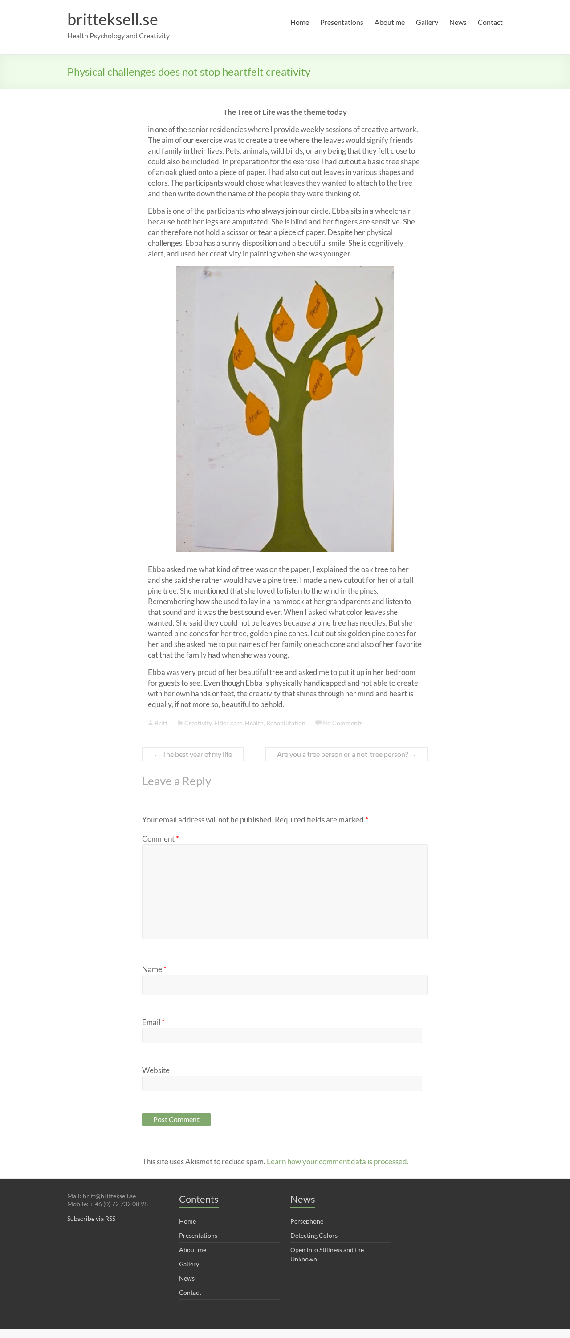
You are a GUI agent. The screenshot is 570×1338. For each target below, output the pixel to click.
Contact (490, 22)
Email (153, 1022)
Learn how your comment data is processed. (338, 1161)
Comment (160, 838)
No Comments (342, 723)
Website (156, 1070)
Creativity (198, 723)
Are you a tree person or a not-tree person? (346, 754)
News (458, 22)
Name (154, 969)
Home (299, 22)
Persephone (306, 1221)
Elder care (228, 723)
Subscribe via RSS (91, 1218)
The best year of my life (193, 754)
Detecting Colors (314, 1235)
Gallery (427, 22)
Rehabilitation (285, 723)
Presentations (341, 22)
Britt (161, 723)
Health (254, 723)
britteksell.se (112, 19)
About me (390, 22)
